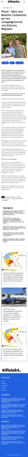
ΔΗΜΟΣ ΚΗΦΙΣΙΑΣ (6, 54)
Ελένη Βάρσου (5, 200)
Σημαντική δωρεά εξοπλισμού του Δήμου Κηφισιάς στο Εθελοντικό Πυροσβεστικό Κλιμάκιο (14, 240)
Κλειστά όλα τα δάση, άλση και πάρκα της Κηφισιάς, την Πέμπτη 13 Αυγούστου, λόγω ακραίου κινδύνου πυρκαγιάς (14, 228)
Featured (19, 197)
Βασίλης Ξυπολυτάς (6, 198)
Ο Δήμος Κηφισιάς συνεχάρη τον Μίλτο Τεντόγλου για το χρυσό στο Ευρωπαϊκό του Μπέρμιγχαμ (13, 234)
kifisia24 (5, 283)
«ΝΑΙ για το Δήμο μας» (10, 197)
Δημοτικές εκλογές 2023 (17, 198)
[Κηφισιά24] (14, 1)
